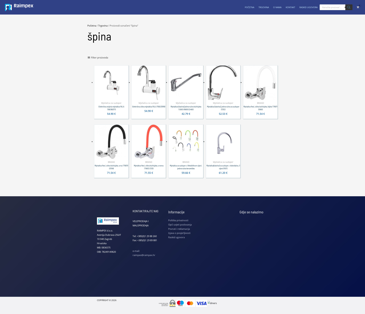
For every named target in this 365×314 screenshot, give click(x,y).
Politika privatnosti (178, 220)
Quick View (111, 97)
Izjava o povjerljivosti (179, 233)
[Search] (348, 7)
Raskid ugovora (176, 237)
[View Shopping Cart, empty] (357, 7)
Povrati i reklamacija (179, 228)
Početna (91, 25)
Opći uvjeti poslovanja (180, 224)
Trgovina (103, 25)
